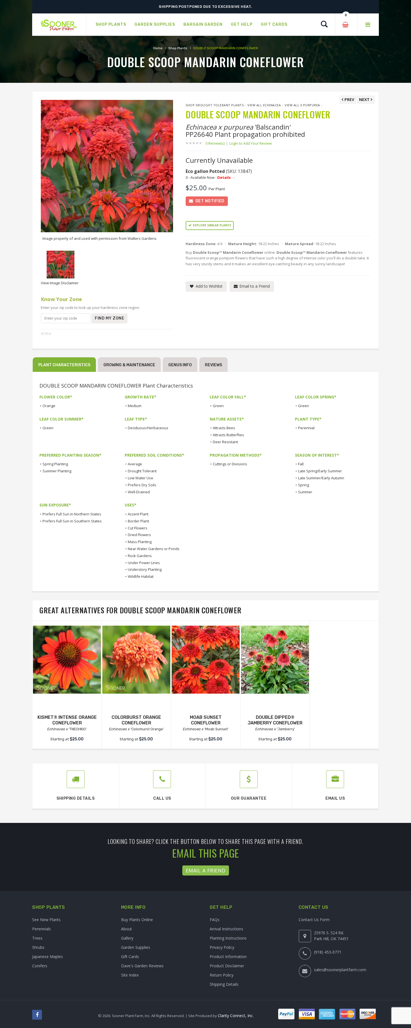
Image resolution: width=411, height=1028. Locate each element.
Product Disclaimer (227, 965)
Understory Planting (145, 569)
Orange (48, 405)
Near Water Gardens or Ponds (153, 548)
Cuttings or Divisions (230, 463)
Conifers (39, 965)
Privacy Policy (222, 947)
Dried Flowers (139, 534)
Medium (134, 405)
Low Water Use (140, 477)
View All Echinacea (264, 105)
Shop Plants (177, 48)
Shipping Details (224, 984)
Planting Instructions (228, 938)
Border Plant (138, 521)
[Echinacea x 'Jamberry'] (275, 659)
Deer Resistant (225, 441)
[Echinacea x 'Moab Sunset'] (205, 659)
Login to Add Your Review (250, 143)
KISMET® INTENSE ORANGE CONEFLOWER (67, 720)
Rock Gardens (140, 555)
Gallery (127, 938)
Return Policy (221, 975)
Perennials (41, 928)
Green (218, 405)
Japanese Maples (47, 956)
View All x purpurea (302, 105)
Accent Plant (138, 514)
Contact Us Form (314, 919)
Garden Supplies (135, 947)
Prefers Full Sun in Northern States (71, 514)
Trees (37, 938)
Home (157, 48)
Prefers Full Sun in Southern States (72, 521)
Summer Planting (56, 470)
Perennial (306, 427)
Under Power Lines (144, 562)
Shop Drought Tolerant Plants (215, 105)
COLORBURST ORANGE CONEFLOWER (136, 720)
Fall (301, 463)
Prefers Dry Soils (142, 484)
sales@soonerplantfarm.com (340, 969)
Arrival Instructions (226, 928)
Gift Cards (130, 956)
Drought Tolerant (142, 470)
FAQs (214, 919)
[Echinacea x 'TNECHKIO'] (66, 659)
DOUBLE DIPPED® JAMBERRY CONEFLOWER (275, 720)
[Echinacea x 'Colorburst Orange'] (136, 659)
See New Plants (46, 919)
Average (135, 463)
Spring (303, 484)
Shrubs (38, 947)
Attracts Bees (224, 427)
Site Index (130, 975)
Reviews (213, 365)
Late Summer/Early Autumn (321, 477)
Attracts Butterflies (228, 434)
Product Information (228, 956)
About (126, 928)
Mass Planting (140, 541)
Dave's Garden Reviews (142, 965)
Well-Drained (139, 491)
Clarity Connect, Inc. (236, 1015)
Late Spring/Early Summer (320, 470)
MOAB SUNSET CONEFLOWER (206, 720)
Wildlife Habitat (140, 576)
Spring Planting (55, 463)
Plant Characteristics (64, 365)
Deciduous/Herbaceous (148, 427)
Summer (305, 491)
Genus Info (180, 365)
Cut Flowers (137, 528)
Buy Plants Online (137, 919)
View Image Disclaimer (60, 282)
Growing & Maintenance (129, 365)
